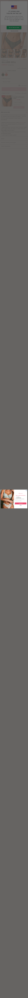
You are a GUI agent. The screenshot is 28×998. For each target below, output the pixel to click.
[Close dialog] (26, 490)
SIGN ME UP (21, 503)
